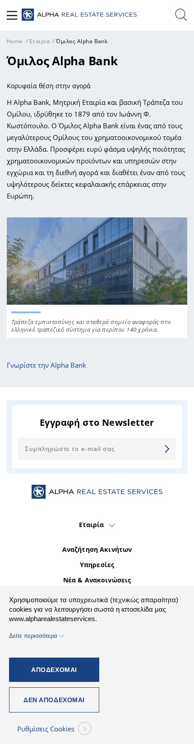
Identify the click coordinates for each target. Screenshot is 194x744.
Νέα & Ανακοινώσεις (97, 580)
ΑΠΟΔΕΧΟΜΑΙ (54, 669)
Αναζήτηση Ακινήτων (97, 550)
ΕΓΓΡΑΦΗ (165, 449)
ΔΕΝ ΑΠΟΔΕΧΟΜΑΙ (54, 699)
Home (15, 41)
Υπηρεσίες (97, 565)
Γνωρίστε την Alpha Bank (46, 365)
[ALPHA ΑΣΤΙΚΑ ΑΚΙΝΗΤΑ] (79, 15)
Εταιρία (39, 41)
